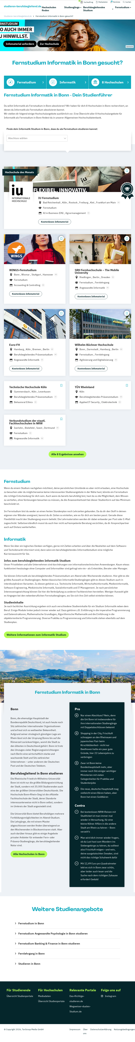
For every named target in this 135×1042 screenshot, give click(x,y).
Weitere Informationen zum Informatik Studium (36, 635)
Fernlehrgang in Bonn (31, 953)
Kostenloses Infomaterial (54, 221)
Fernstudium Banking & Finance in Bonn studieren (49, 943)
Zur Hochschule (49, 44)
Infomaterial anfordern (20, 44)
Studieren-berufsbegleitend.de (18, 16)
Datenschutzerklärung (100, 1029)
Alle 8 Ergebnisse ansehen (67, 454)
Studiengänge (72, 7)
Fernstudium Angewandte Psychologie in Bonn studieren (53, 933)
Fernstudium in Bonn (31, 923)
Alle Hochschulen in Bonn (29, 854)
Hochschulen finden (49, 9)
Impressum (74, 1029)
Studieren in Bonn (29, 963)
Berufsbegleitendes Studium (94, 9)
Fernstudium (122, 7)
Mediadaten (44, 996)
